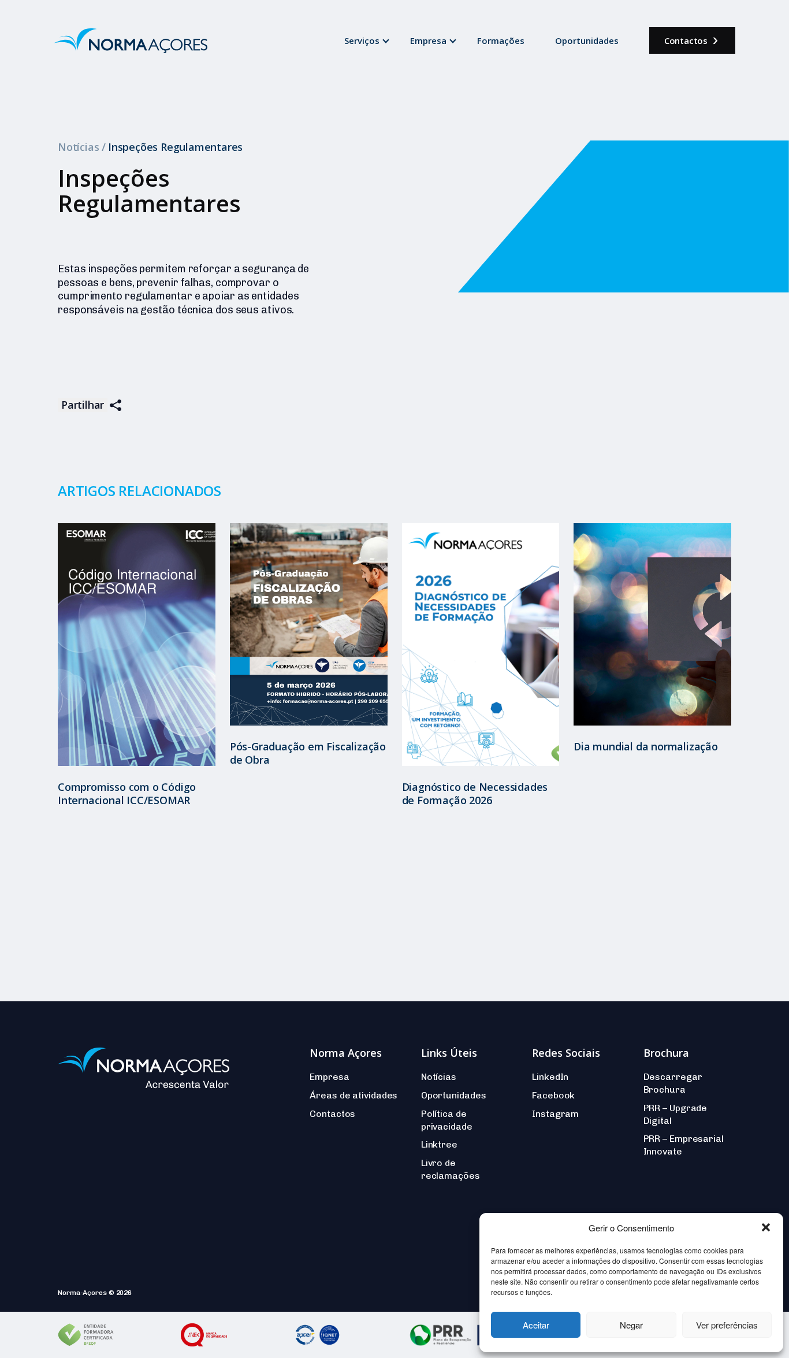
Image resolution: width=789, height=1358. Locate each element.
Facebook (553, 1095)
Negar (631, 1325)
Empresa (428, 40)
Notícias (78, 147)
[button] (766, 1227)
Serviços (361, 40)
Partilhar (82, 405)
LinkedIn (550, 1076)
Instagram (555, 1113)
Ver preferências (727, 1325)
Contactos (686, 40)
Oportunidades (587, 40)
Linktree (439, 1144)
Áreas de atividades (353, 1095)
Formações (500, 40)
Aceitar (536, 1325)
